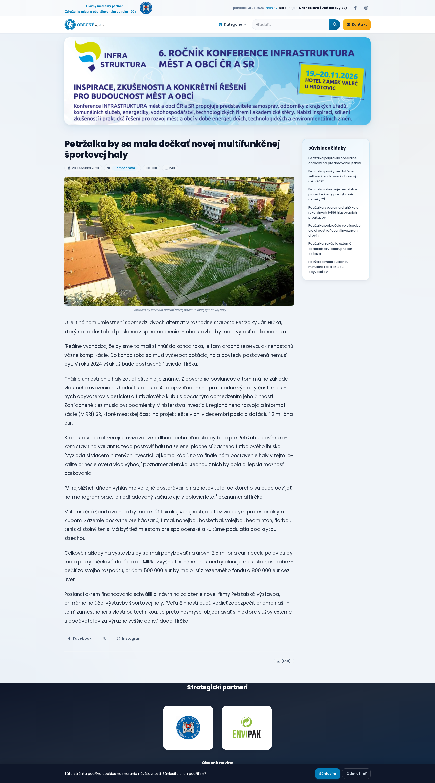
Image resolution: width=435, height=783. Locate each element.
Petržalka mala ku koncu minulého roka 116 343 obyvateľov (328, 267)
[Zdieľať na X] (104, 638)
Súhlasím (327, 773)
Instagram (132, 638)
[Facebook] (355, 7)
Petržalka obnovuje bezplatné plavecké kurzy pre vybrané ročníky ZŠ (332, 194)
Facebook (82, 638)
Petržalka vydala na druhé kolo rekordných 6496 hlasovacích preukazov (333, 212)
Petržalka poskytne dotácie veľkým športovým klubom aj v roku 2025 (333, 176)
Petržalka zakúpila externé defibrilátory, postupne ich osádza (330, 248)
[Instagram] (366, 7)
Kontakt (359, 24)
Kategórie (233, 24)
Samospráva (124, 168)
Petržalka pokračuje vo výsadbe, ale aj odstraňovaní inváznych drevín (334, 230)
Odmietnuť (356, 773)
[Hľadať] (334, 24)
